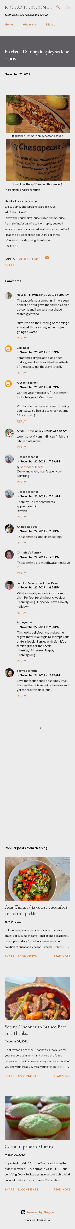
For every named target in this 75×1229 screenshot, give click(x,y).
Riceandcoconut (27, 456)
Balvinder (23, 347)
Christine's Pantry (29, 552)
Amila (20, 431)
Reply (21, 338)
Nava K (21, 294)
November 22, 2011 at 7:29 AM (40, 461)
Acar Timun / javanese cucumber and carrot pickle (36, 910)
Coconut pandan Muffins (29, 1146)
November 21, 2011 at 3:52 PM (40, 387)
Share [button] (9, 265)
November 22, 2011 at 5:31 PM (40, 557)
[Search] (58, 7)
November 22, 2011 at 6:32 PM (40, 587)
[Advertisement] (37, 795)
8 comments (27, 956)
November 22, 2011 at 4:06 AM (47, 431)
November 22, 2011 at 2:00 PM (40, 531)
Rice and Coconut (29, 7)
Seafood (22, 259)
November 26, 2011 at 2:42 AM (40, 675)
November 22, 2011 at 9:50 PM (40, 627)
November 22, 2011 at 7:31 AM (40, 496)
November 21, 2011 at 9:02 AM (49, 294)
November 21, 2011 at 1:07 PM (40, 352)
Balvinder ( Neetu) (32, 467)
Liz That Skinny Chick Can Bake (37, 583)
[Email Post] (47, 259)
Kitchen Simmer (27, 382)
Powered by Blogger (40, 1212)
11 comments (27, 1189)
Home (9, 24)
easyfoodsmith (27, 670)
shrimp (36, 259)
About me (29, 24)
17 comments (27, 1076)
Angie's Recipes (27, 526)
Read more (62, 956)
